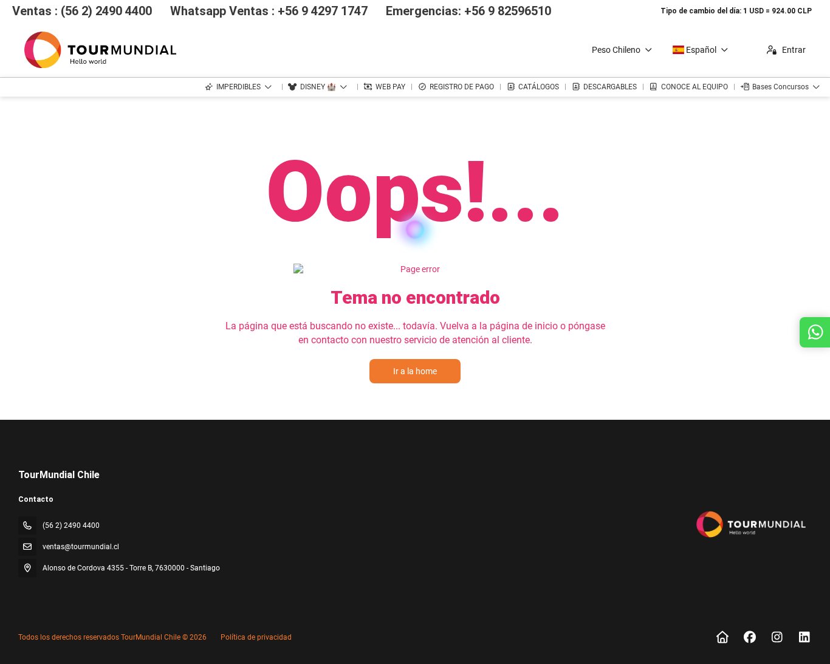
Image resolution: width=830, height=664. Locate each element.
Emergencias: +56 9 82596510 (468, 11)
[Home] (722, 637)
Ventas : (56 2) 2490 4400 (82, 11)
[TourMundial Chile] (750, 524)
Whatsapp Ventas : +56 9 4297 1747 (269, 11)
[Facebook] (749, 637)
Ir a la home (415, 371)
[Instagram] (776, 637)
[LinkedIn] (804, 637)
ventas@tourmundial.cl (81, 546)
